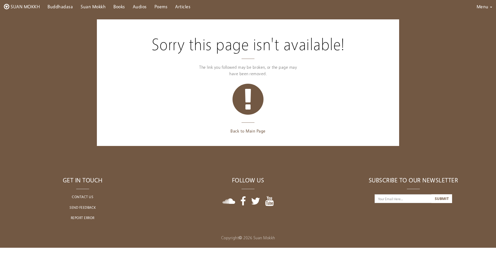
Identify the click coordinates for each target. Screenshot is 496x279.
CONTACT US (82, 197)
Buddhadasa (60, 6)
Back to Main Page (248, 131)
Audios (140, 6)
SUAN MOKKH (25, 6)
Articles (182, 6)
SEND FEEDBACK (82, 207)
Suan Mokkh (93, 6)
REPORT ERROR (83, 217)
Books (119, 6)
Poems (161, 6)
